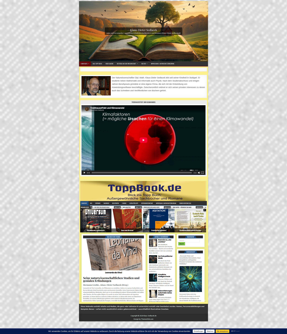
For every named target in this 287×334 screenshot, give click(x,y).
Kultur (143, 64)
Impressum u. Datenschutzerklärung (162, 64)
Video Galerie (109, 64)
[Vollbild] (202, 173)
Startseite (84, 64)
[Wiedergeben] (84, 173)
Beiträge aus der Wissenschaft (126, 64)
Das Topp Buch (97, 64)
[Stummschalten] (199, 173)
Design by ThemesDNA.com (143, 319)
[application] (143, 140)
